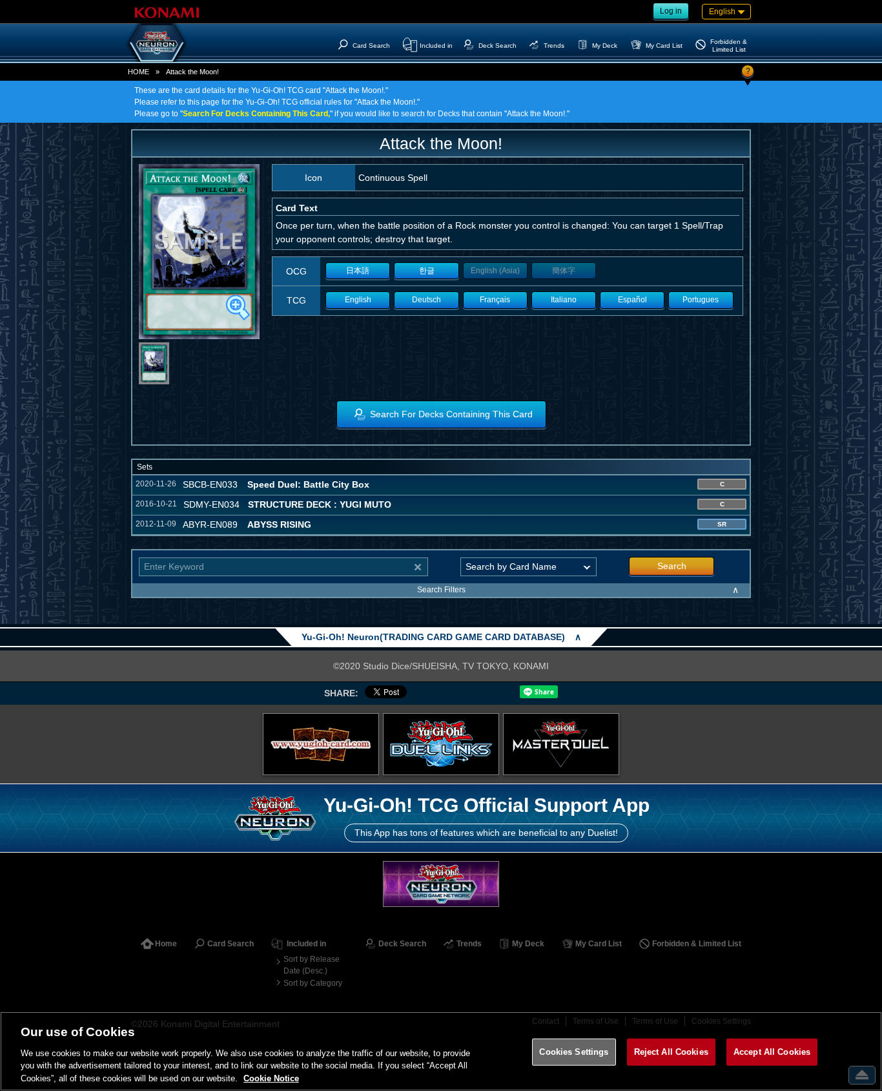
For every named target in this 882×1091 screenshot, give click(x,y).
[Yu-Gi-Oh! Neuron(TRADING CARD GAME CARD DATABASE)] (157, 42)
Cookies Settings (573, 1052)
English (358, 299)
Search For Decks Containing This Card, (256, 113)
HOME (138, 72)
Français (495, 299)
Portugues (700, 299)
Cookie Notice (271, 1078)
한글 (427, 270)
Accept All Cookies (771, 1052)
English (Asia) (495, 270)
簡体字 (563, 270)
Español (632, 299)
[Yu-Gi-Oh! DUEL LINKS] (441, 744)
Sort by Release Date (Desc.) (311, 965)
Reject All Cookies (671, 1052)
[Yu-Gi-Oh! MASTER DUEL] (561, 744)
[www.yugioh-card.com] (321, 744)
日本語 (357, 270)
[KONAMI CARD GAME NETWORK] (441, 884)
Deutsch (426, 299)
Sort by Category (312, 983)
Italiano (564, 299)
